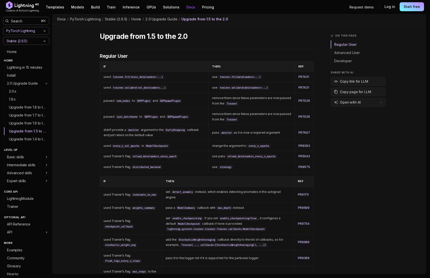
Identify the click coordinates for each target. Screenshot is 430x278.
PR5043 (304, 156)
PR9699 (304, 208)
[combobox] (22, 41)
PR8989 (304, 242)
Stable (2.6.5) (116, 19)
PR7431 (303, 77)
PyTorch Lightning (85, 19)
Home (136, 19)
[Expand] (46, 157)
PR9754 (304, 223)
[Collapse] (46, 83)
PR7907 (304, 132)
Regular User (345, 44)
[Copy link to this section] (192, 36)
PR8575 (304, 167)
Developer (343, 61)
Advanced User (347, 53)
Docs (61, 19)
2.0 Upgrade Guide (161, 19)
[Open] (44, 41)
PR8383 (304, 146)
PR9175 (303, 194)
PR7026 (304, 101)
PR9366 (304, 258)
